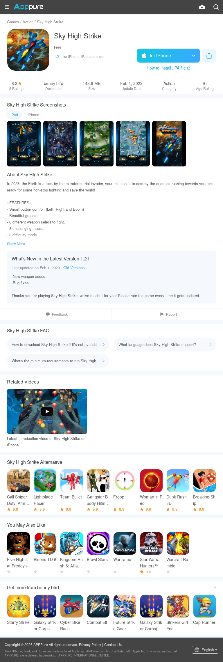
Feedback (60, 314)
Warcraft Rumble (177, 562)
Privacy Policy (90, 644)
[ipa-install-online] (202, 7)
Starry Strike (18, 622)
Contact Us (113, 644)
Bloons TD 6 (45, 559)
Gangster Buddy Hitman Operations (98, 500)
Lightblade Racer (43, 500)
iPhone (33, 114)
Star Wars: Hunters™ (149, 562)
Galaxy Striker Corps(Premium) (151, 625)
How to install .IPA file (166, 68)
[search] (216, 7)
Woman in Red (151, 500)
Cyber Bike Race (70, 625)
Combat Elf (97, 622)
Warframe (122, 559)
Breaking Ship (204, 500)
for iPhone (160, 55)
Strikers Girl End (177, 625)
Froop (118, 497)
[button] (7, 7)
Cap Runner (204, 622)
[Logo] (28, 7)
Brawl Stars (97, 559)
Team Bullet (71, 497)
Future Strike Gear (124, 625)
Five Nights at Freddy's (17, 562)
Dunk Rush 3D (176, 500)
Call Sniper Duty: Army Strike (17, 500)
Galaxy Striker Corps (45, 625)
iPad (14, 114)
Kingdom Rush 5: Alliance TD (71, 562)
